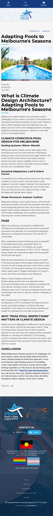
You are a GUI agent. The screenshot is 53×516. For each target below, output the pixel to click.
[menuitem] (26, 480)
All (12, 386)
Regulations (26, 489)
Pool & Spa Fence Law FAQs (26, 493)
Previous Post (34, 31)
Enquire (36, 432)
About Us (26, 484)
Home (26, 480)
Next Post (46, 31)
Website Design (20, 505)
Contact (26, 497)
